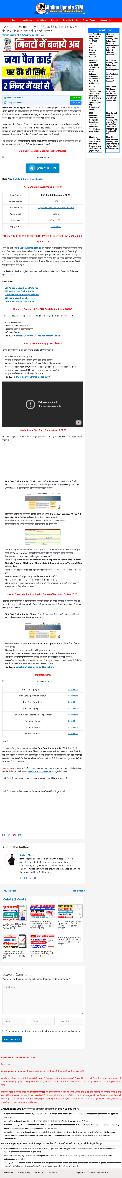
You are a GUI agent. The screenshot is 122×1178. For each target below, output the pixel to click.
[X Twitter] (20, 878)
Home (14, 20)
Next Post (79, 891)
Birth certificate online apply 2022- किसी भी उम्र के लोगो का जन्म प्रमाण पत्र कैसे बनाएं (69, 924)
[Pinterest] (14, 834)
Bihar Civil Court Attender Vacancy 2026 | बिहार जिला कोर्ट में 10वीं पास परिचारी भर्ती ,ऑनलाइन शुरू (112, 143)
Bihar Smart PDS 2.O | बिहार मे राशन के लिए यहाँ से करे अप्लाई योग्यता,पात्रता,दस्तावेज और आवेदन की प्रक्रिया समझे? (95, 144)
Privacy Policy (24, 1172)
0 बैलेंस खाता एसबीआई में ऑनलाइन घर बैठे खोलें (22, 294)
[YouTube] (35, 878)
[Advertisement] (42, 461)
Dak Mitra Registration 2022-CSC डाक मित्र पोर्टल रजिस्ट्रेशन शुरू (42, 953)
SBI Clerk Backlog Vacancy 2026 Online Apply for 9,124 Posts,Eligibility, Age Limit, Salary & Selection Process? (112, 44)
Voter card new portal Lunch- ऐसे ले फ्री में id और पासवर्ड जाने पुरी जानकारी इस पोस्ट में (69, 940)
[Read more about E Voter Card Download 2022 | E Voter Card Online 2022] (15, 912)
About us (39, 1172)
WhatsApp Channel (15, 98)
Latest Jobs (27, 20)
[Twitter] (9, 834)
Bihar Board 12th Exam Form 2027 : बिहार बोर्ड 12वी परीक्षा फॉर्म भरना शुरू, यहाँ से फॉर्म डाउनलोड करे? (111, 93)
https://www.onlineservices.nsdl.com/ (56, 207)
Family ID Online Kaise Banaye (28, 179)
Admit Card (41, 20)
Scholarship (105, 20)
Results (54, 20)
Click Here (56, 226)
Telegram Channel (15, 102)
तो (75, 107)
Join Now (75, 97)
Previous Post (8, 891)
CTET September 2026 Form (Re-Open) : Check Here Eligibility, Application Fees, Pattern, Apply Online (94, 122)
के (68, 748)
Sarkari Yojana (89, 20)
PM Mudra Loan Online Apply (19, 291)
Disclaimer (8, 1172)
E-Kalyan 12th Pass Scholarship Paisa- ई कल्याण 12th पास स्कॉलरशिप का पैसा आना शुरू (42, 924)
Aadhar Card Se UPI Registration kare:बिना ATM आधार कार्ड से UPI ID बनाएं (14, 954)
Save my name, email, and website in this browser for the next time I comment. (44, 1031)
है (6, 261)
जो (41, 556)
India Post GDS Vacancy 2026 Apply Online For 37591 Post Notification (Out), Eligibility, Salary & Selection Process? (95, 45)
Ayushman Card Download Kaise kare (35, 667)
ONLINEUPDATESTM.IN (29, 248)
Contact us (53, 1172)
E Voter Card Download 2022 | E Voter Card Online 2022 (15, 926)
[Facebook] (3, 834)
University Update (70, 20)
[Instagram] (30, 878)
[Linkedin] (19, 834)
